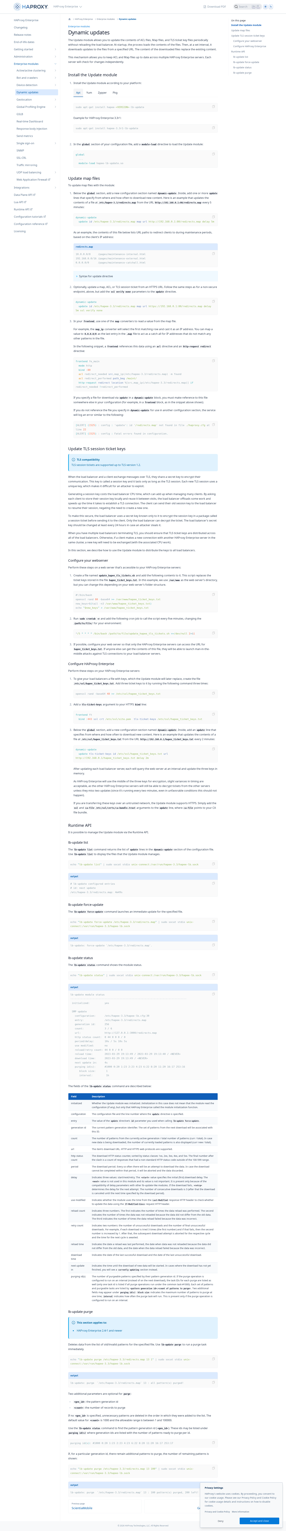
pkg (115, 92)
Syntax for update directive (96, 276)
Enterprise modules (106, 19)
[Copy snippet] (213, 106)
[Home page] (31, 7)
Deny (220, 1521)
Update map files (240, 30)
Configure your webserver (247, 41)
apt (78, 92)
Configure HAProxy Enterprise (249, 46)
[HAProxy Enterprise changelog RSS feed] (271, 7)
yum (89, 92)
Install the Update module (246, 25)
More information (240, 1511)
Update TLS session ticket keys (248, 35)
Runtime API (238, 51)
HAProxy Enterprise (84, 19)
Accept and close (259, 1520)
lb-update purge (242, 72)
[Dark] (265, 7)
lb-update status (242, 67)
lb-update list (240, 56)
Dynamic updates (127, 19)
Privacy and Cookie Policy (217, 1511)
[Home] (69, 19)
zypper (102, 92)
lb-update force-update (246, 62)
